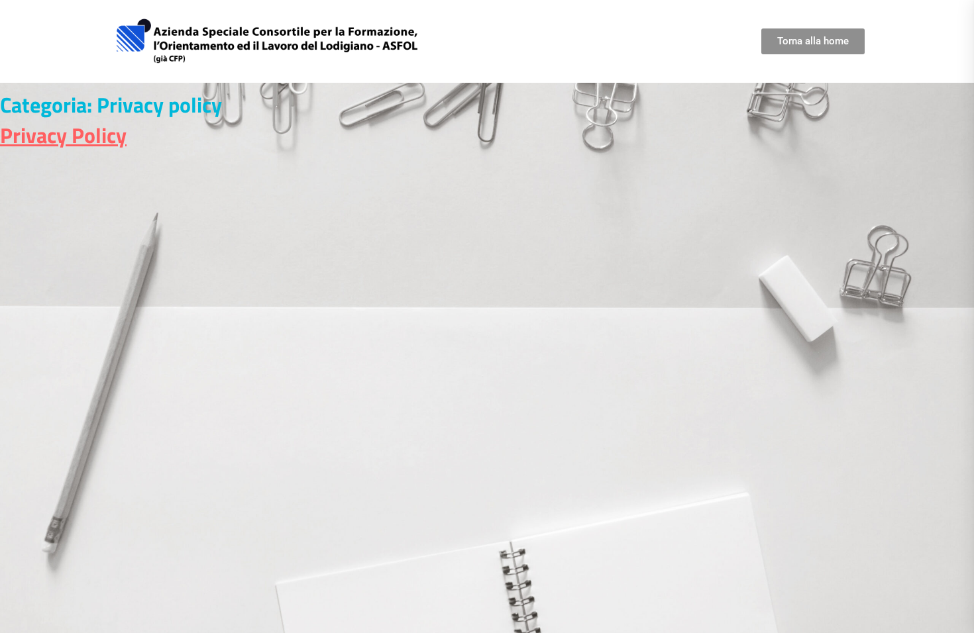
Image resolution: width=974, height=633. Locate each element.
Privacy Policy (63, 135)
